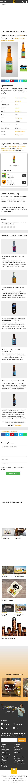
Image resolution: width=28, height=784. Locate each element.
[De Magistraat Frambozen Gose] (14, 246)
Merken (4, 4)
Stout (15, 320)
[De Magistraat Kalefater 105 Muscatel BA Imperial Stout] (14, 308)
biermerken (17, 425)
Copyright (3, 762)
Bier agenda (17, 752)
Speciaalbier (18, 111)
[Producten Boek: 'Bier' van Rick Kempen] (14, 626)
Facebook (6, 724)
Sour (23, 256)
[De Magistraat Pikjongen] (14, 370)
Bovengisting (18, 118)
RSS (16, 728)
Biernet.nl (5, 780)
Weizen (22, 35)
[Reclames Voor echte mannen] (8, 570)
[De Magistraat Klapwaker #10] (14, 339)
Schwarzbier (5, 351)
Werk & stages (5, 749)
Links (2, 763)
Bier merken (17, 746)
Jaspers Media (21, 780)
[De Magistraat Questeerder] (14, 400)
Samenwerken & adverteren (5, 751)
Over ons (3, 746)
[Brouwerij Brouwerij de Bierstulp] (8, 608)
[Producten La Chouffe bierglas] (20, 570)
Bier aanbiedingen (18, 748)
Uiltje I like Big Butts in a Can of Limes (19, 764)
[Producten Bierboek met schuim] (14, 588)
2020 (16, 104)
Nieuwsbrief (4, 766)
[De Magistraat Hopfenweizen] (14, 277)
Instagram (18, 724)
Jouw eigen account (6, 765)
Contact (3, 748)
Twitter (5, 728)
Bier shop (16, 751)
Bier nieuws (17, 749)
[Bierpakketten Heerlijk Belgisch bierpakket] (20, 608)
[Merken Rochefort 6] (20, 532)
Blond (21, 410)
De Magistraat (19, 135)
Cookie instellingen (6, 754)
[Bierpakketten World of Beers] (8, 532)
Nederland (18, 101)
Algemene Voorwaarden (4, 759)
